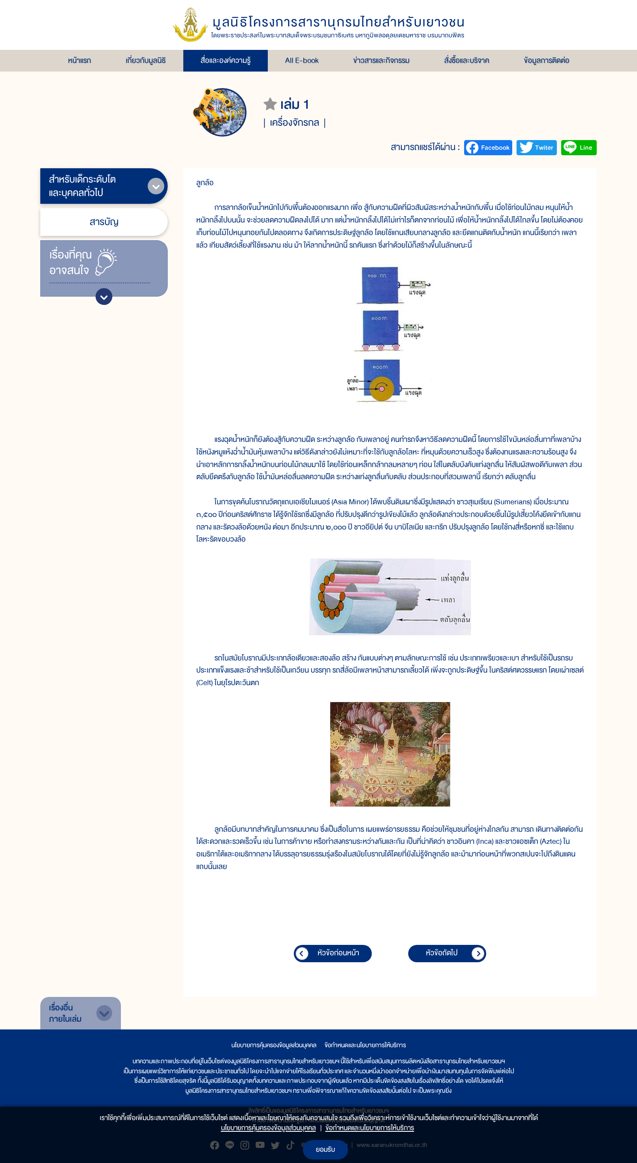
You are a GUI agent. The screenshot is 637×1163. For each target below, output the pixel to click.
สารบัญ (104, 222)
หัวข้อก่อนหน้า (338, 953)
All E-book (301, 60)
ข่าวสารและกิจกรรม (381, 60)
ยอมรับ (325, 1149)
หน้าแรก (79, 60)
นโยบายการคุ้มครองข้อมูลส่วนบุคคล (273, 1045)
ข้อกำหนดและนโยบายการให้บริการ (365, 1045)
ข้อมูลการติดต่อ (546, 60)
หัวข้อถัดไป (442, 953)
